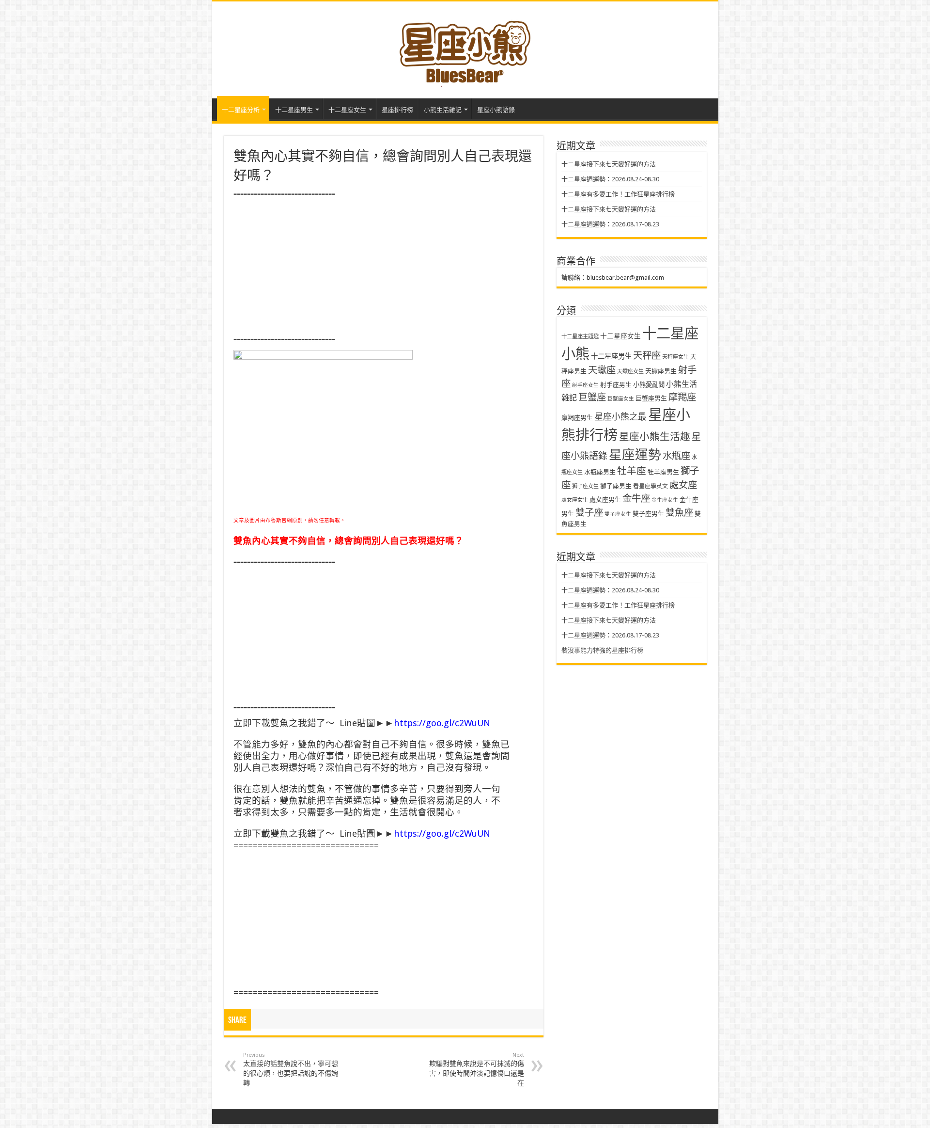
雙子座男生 (648, 513)
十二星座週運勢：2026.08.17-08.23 (610, 224)
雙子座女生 (617, 514)
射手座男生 (616, 384)
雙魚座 (679, 512)
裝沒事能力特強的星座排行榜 (602, 650)
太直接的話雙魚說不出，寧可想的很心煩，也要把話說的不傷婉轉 (290, 1069)
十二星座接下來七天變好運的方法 (608, 164)
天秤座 (647, 355)
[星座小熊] (465, 48)
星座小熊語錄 (496, 109)
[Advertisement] (383, 267)
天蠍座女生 (630, 371)
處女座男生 (605, 499)
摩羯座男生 (577, 417)
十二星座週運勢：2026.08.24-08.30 (610, 179)
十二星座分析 (241, 109)
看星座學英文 (650, 486)
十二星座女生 (347, 109)
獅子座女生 (585, 486)
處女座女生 (574, 500)
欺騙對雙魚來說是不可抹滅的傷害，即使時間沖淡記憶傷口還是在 (476, 1069)
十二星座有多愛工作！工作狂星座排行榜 (618, 194)
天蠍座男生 (661, 371)
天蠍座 (602, 370)
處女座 (683, 485)
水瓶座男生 (600, 472)
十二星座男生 (294, 109)
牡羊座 (631, 471)
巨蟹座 (592, 397)
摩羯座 (682, 397)
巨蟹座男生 (651, 398)
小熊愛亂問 (649, 384)
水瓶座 (676, 455)
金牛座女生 (664, 500)
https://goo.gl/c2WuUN (442, 723)
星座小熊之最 (620, 417)
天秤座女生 (675, 357)
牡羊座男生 (663, 472)
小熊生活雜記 (443, 109)
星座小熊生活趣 (654, 437)
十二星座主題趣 (580, 336)
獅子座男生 (616, 486)
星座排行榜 (397, 109)
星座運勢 (635, 454)
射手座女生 (585, 385)
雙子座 (589, 512)
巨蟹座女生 (620, 399)
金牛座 (636, 498)
